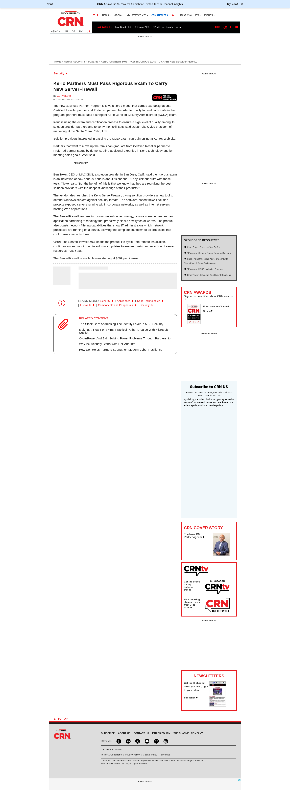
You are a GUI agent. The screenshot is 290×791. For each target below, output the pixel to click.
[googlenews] (156, 741)
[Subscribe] (217, 705)
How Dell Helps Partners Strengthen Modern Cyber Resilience (120, 349)
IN (59, 31)
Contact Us (141, 733)
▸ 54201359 (91, 61)
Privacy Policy (132, 754)
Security (58, 73)
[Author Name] (61, 282)
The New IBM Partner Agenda (193, 536)
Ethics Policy (161, 733)
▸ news (66, 61)
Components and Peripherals (116, 305)
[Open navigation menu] (95, 15)
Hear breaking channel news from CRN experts (192, 603)
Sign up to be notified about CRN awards (208, 296)
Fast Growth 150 (123, 27)
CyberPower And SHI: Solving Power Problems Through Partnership (125, 338)
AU (66, 31)
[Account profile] (225, 27)
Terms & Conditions (111, 754)
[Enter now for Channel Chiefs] (195, 323)
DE (73, 31)
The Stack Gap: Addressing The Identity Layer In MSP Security (121, 324)
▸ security (78, 61)
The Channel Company (188, 733)
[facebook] (118, 741)
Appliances (124, 301)
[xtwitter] (137, 741)
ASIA (54, 31)
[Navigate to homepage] (70, 26)
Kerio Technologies (149, 301)
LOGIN (234, 27)
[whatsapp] (165, 741)
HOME (57, 61)
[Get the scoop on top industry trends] (217, 587)
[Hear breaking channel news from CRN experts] (217, 605)
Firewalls (86, 305)
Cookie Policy (150, 754)
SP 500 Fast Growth (163, 27)
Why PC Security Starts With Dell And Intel (107, 344)
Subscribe (190, 697)
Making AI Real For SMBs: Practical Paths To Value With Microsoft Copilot (123, 331)
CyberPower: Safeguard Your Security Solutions (209, 275)
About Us (124, 733)
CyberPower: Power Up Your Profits (203, 247)
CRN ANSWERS (159, 15)
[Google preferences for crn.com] (164, 97)
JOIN (217, 27)
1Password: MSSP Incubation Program (205, 269)
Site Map (165, 754)
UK (81, 31)
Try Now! (232, 4)
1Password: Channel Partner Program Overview (209, 253)
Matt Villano (64, 96)
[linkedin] (128, 741)
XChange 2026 (142, 27)
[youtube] (146, 741)
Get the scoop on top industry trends (192, 585)
